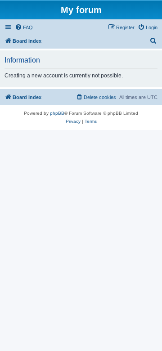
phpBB (57, 113)
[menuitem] (24, 27)
